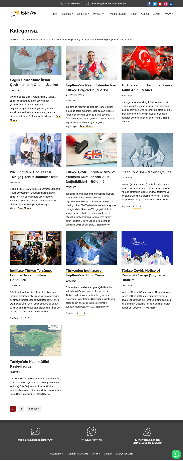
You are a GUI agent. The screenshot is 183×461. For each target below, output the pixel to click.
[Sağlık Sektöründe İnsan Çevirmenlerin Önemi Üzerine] (35, 60)
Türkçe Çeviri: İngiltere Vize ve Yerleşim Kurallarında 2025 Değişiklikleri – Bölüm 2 (91, 177)
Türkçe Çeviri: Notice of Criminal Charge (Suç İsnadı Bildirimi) (144, 275)
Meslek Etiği (57, 453)
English (169, 13)
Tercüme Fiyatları (117, 13)
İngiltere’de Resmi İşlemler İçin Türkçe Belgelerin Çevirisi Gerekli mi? (91, 90)
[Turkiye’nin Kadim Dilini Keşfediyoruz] (35, 340)
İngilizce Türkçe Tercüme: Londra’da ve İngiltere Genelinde (31, 275)
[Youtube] (160, 4)
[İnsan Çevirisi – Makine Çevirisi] (147, 150)
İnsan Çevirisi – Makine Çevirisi (147, 172)
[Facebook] (149, 4)
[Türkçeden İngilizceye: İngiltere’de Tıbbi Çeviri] (91, 248)
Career (156, 13)
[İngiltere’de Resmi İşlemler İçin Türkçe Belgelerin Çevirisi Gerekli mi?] (91, 63)
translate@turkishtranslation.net (109, 3)
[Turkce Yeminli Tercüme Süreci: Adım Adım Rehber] (147, 63)
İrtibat (134, 13)
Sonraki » (34, 409)
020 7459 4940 (72, 3)
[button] (72, 13)
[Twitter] (155, 4)
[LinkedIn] (171, 4)
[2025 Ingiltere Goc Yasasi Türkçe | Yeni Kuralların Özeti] (35, 150)
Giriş (54, 13)
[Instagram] (166, 4)
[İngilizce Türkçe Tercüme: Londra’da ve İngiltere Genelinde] (35, 248)
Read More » (86, 126)
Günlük (145, 13)
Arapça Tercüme (124, 453)
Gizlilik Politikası (78, 453)
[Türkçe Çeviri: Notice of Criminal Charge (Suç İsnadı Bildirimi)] (147, 248)
